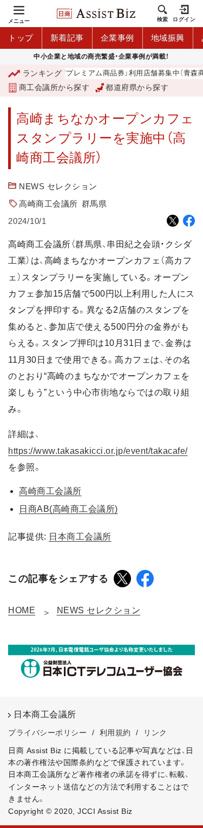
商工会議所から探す (54, 87)
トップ (21, 37)
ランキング (42, 73)
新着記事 (67, 37)
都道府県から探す (137, 87)
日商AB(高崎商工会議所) (68, 509)
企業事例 (117, 37)
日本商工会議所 (80, 536)
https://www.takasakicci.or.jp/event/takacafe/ (98, 450)
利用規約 (115, 732)
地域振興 (168, 37)
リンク (155, 732)
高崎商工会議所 (48, 203)
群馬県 (94, 203)
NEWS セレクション (58, 186)
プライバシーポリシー (47, 732)
